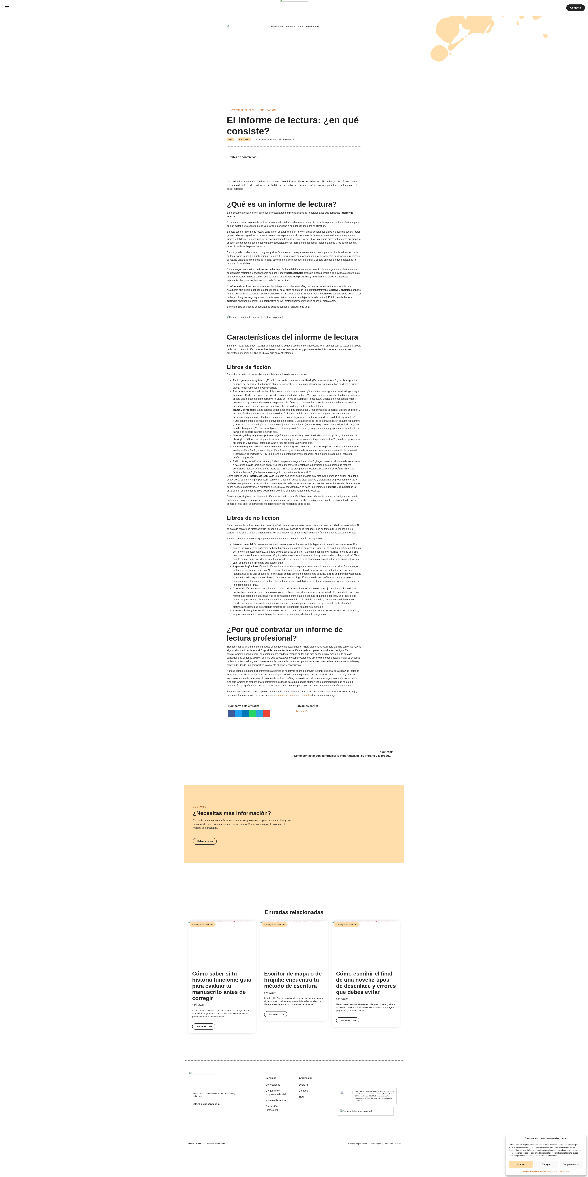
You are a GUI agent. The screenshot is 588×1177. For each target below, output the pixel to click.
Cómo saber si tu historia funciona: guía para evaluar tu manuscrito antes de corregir (221, 985)
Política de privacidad (549, 1171)
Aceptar (521, 1164)
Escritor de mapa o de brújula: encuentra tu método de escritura (293, 979)
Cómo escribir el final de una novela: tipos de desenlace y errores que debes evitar (366, 982)
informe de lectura (283, 695)
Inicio (230, 139)
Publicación (268, 110)
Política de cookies (531, 1171)
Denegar (546, 1164)
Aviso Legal (564, 1171)
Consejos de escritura (202, 924)
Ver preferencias (571, 1164)
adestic (221, 1144)
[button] (6, 7)
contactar (306, 695)
